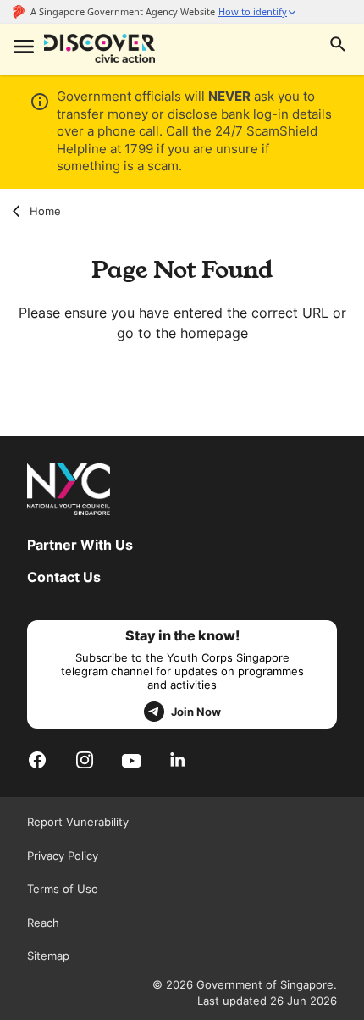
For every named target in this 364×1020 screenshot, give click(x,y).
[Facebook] (37, 759)
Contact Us (64, 576)
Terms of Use (62, 888)
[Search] (338, 46)
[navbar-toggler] (22, 48)
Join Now (196, 711)
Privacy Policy (62, 855)
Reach (43, 922)
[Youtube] (131, 760)
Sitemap (48, 955)
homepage (214, 332)
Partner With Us (80, 544)
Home (45, 211)
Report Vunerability (78, 822)
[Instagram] (84, 759)
